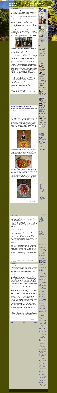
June (41, 200)
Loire (45, 305)
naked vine (43, 319)
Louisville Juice (40, 221)
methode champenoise (41, 311)
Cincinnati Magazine (41, 134)
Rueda (42, 341)
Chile (39, 270)
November (41, 190)
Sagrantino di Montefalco (41, 342)
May (40, 201)
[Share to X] (33, 91)
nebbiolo (45, 320)
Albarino (42, 245)
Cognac (45, 274)
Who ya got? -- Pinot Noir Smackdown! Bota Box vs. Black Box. (44, 66)
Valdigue (44, 366)
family (45, 284)
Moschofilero (40, 317)
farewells (40, 285)
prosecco (40, 333)
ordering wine (40, 326)
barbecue (40, 252)
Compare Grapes (41, 217)
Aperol (42, 247)
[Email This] (31, 319)
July (40, 199)
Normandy (45, 323)
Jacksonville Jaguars (41, 300)
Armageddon (40, 249)
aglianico (42, 244)
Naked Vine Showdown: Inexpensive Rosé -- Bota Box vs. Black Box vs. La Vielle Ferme (44, 118)
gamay (40, 289)
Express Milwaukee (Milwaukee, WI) (41, 137)
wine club (43, 377)
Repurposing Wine (14, 265)
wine (27, 90)
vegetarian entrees (44, 369)
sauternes (44, 346)
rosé (40, 340)
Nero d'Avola (40, 321)
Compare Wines (41, 219)
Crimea (44, 278)
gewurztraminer (41, 291)
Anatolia (45, 246)
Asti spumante (40, 250)
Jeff (16, 202)
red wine (45, 336)
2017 (40, 182)
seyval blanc (40, 348)
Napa (39, 320)
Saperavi (45, 345)
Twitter (39, 54)
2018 (40, 181)
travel (42, 362)
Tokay (40, 361)
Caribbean (41, 264)
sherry (43, 348)
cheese (45, 268)
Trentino (42, 363)
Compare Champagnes (42, 216)
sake (45, 342)
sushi (43, 354)
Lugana (44, 306)
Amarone (42, 246)
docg (45, 281)
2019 (40, 180)
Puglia (45, 334)
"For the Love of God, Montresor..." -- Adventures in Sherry (44, 91)
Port (42, 331)
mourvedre (40, 318)
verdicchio (44, 370)
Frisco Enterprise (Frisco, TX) (42, 138)
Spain (41, 352)
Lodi (43, 305)
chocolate (45, 271)
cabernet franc (44, 260)
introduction (43, 40)
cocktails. (40, 274)
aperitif (39, 247)
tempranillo (22, 90)
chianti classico (43, 269)
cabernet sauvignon (43, 261)
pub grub (43, 334)
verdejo (40, 370)
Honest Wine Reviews (41, 220)
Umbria (42, 365)
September (41, 192)
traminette (40, 362)
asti (45, 249)
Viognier (40, 373)
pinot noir (16, 261)
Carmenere (40, 265)
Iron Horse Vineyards (41, 234)
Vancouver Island (44, 368)
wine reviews (43, 380)
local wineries (40, 305)
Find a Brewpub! (41, 230)
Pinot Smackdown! (14, 217)
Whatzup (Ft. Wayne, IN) (42, 146)
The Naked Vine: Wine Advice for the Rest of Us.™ (26, 4)
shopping (43, 349)
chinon (42, 271)
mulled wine (44, 318)
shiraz (45, 348)
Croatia (39, 279)
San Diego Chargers (42, 343)
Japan (39, 301)
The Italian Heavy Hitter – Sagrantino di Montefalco (44, 98)
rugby (45, 341)
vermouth (43, 371)
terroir (40, 358)
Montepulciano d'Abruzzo (42, 315)
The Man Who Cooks (44, 360)
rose (45, 339)
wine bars (40, 377)
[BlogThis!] (32, 91)
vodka (42, 373)
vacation (39, 366)
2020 (40, 179)
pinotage (40, 331)
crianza (42, 278)
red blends (41, 336)
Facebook (40, 53)
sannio (39, 345)
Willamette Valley (41, 376)
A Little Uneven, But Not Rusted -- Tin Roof (42, 78)
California (16, 90)
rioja (40, 339)
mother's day (44, 317)
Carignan (44, 264)
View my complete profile (42, 33)
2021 (40, 178)
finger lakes (45, 285)
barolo (45, 252)
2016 (40, 183)
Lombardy (41, 306)
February (41, 204)
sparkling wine (18, 202)
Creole (39, 278)
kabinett (44, 302)
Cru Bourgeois (42, 279)
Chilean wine (43, 270)
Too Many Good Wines (41, 222)
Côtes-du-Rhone (44, 124)
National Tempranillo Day (16, 10)
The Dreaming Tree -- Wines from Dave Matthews (43, 73)
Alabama (39, 245)
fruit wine (42, 288)
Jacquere (45, 300)
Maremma (44, 308)
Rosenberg (44, 340)
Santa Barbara (42, 345)
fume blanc (45, 288)
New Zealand (40, 322)
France (40, 287)
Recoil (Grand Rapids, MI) (42, 143)
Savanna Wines (44, 103)
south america (45, 351)
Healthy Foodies (41, 233)
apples (44, 247)
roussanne (40, 341)
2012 (40, 187)
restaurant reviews (42, 337)
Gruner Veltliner (43, 294)
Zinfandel (40, 382)
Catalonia (43, 265)
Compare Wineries (41, 218)
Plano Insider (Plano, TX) (42, 142)
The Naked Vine (42, 29)
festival (42, 285)
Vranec (39, 374)
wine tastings (44, 381)
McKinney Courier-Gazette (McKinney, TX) (42, 141)
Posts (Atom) (15, 326)
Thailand (44, 358)
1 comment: (26, 260)
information (45, 298)
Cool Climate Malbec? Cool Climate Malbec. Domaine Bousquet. (44, 110)
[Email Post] (30, 91)
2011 (40, 188)
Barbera (42, 252)
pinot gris (40, 330)
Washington (18, 90)
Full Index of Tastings (41, 46)
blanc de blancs (43, 255)
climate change (40, 273)
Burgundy (40, 260)
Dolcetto (40, 282)
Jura (42, 302)
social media (25, 90)
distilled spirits (41, 281)
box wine (42, 257)
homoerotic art (40, 297)
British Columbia (42, 258)
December (41, 189)
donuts (43, 282)
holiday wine (43, 296)
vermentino (40, 371)
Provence (44, 333)
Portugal (40, 332)
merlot (44, 310)
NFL (42, 323)
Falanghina (42, 284)
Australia (44, 250)
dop (45, 282)
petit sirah (44, 328)
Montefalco (40, 314)
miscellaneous (41, 313)
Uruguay (45, 365)
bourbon (40, 257)
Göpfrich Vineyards (41, 232)
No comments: (28, 91)
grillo (40, 294)
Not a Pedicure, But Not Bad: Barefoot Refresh (44, 84)
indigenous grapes (41, 298)
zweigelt (44, 382)
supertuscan (40, 354)
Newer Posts (13, 322)
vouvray (45, 373)
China (40, 271)
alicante (45, 245)
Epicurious (40, 229)
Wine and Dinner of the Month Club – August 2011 (21, 106)
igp (45, 297)
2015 (40, 184)
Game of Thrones (44, 289)
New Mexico (44, 321)
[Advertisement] (24, 99)
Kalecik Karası (40, 303)
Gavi (40, 290)
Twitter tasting (23, 218)
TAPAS (17, 12)
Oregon (44, 326)
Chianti (39, 269)
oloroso (41, 325)
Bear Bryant (40, 253)
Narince (42, 320)
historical (39, 296)
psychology (40, 334)
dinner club (14, 202)
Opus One (44, 325)
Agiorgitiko (40, 244)
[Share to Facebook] (34, 91)
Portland (45, 331)
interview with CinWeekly (43, 42)
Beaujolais (43, 253)
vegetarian (41, 369)
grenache (45, 293)
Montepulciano (44, 314)
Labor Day (44, 303)
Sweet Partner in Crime (42, 355)
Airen (45, 244)
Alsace (39, 246)
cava (45, 265)
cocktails (44, 273)
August (41, 193)
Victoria (45, 371)
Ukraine (39, 365)
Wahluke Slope (43, 374)
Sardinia (41, 346)
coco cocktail (42, 274)
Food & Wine (40, 231)
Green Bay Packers (41, 293)
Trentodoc (45, 363)
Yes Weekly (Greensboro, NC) (42, 147)
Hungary (43, 297)
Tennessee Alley (44, 357)
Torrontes (43, 361)
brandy (45, 257)
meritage (40, 310)
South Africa (40, 351)
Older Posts (35, 322)
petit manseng (40, 328)
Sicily (45, 349)
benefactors (40, 254)
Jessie (44, 301)
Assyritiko (43, 249)
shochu (40, 349)
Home (24, 322)
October (41, 191)
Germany (43, 290)
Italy (43, 299)
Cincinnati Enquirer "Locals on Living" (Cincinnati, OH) (42, 133)
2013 (40, 186)
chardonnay (40, 267)
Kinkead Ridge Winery (41, 235)
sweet (45, 354)
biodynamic (40, 255)
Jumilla (39, 302)
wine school (40, 381)
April (40, 202)
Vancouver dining (40, 368)
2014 (40, 185)
